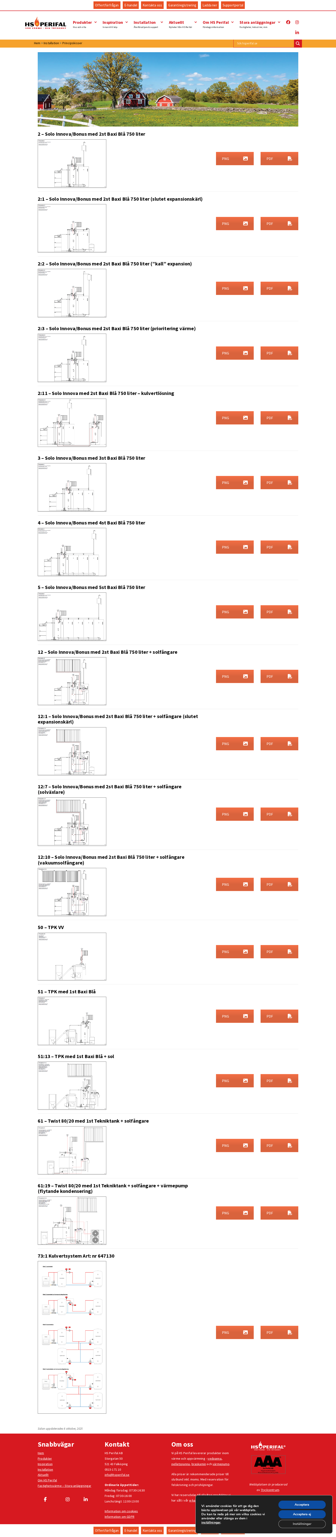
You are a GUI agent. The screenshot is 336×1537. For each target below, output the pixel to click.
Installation (146, 24)
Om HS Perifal (216, 24)
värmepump (221, 1464)
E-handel (130, 5)
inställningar (210, 1523)
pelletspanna (180, 1464)
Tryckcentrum (270, 1490)
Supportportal (233, 5)
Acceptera (302, 1504)
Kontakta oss (152, 5)
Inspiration (113, 24)
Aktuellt (180, 24)
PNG (225, 158)
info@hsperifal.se (117, 1475)
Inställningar (302, 1524)
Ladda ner (210, 5)
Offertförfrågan (107, 5)
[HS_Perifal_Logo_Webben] (268, 1445)
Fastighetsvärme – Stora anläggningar (64, 1486)
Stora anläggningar (257, 24)
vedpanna (214, 1458)
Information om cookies (121, 1511)
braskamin (199, 1464)
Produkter (82, 24)
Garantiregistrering (182, 5)
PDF (270, 158)
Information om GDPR (119, 1517)
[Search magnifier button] (298, 43)
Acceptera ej (302, 1514)
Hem (41, 1453)
